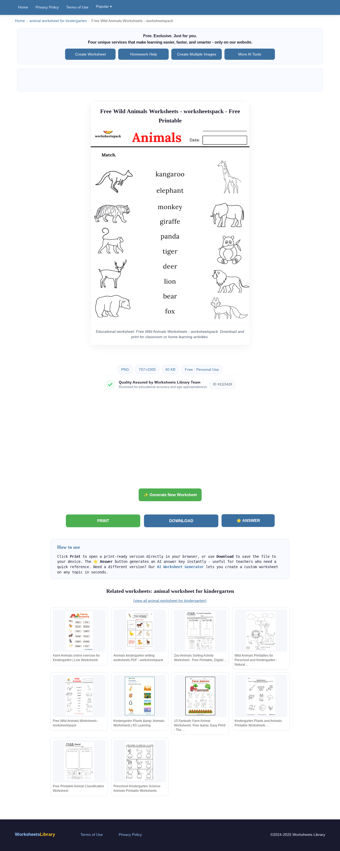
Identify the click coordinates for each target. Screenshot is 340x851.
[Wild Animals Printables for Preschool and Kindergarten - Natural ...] (261, 630)
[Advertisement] (170, 441)
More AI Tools (249, 54)
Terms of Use (77, 7)
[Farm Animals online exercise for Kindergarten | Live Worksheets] (79, 630)
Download (181, 520)
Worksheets (35, 834)
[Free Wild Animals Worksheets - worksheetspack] (79, 696)
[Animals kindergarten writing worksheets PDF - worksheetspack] (140, 630)
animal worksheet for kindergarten (58, 21)
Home (23, 7)
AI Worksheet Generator (180, 567)
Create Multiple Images (196, 54)
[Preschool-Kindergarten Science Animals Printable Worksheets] (140, 761)
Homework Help (143, 54)
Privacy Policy (47, 7)
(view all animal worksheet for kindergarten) (170, 600)
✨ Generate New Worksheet (170, 494)
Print (103, 520)
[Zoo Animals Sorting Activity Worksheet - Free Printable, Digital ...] (200, 630)
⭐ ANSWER (248, 520)
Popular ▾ (104, 6)
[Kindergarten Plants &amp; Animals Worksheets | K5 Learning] (140, 696)
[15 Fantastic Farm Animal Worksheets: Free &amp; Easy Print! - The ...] (200, 696)
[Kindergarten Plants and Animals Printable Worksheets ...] (261, 696)
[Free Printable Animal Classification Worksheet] (79, 761)
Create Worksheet (90, 54)
